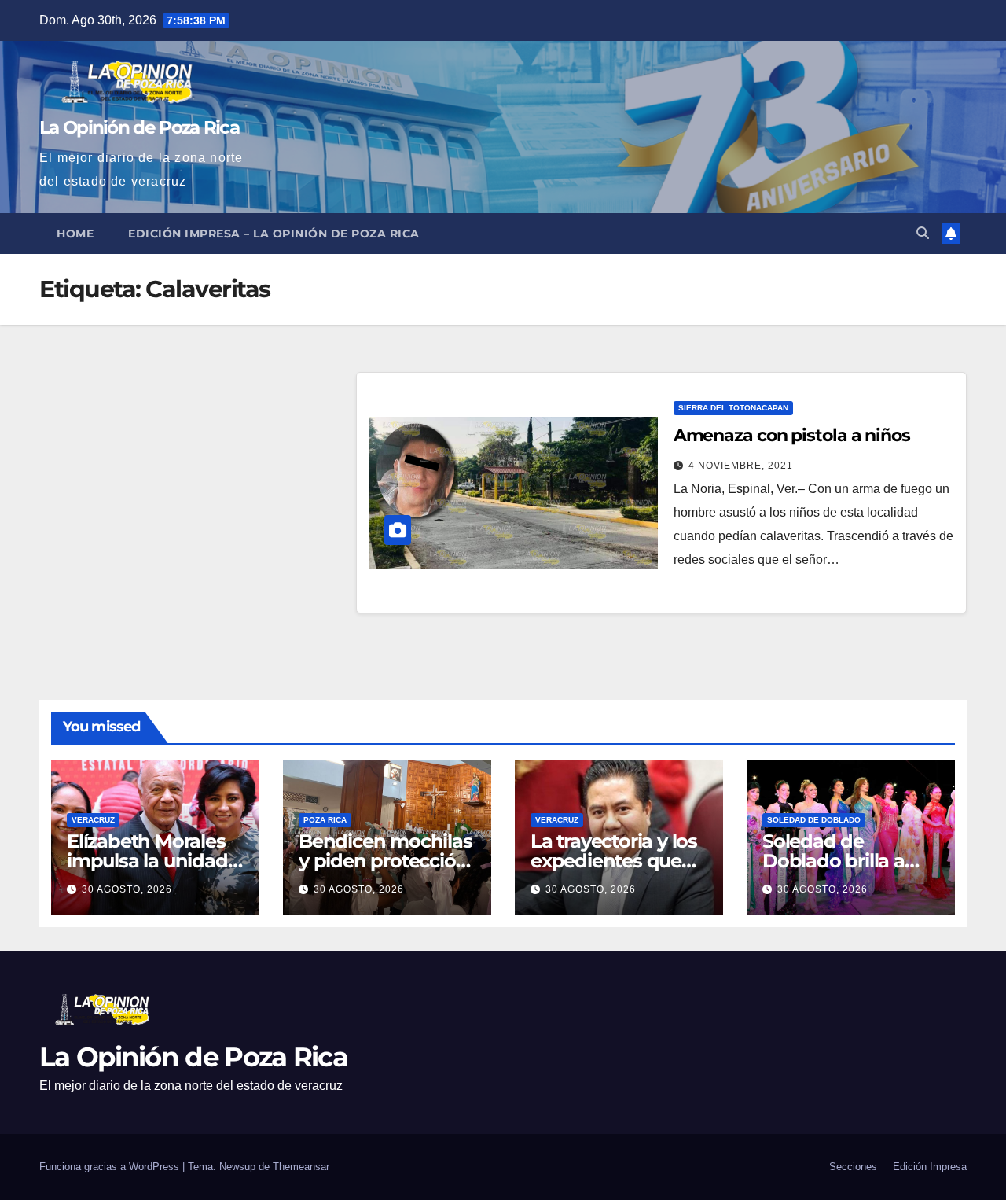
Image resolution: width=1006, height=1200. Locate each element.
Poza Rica (325, 819)
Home (75, 233)
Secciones (853, 1166)
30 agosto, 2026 (127, 889)
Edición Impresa (930, 1166)
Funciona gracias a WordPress (110, 1166)
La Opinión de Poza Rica (139, 127)
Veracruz (93, 819)
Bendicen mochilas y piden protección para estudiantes (385, 861)
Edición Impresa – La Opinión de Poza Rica (274, 233)
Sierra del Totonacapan (733, 407)
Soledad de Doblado (814, 819)
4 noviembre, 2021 (740, 465)
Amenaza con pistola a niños (792, 435)
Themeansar (301, 1166)
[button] (922, 233)
